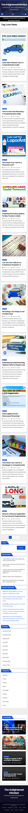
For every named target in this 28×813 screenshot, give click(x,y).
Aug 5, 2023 (8, 762)
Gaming (5, 682)
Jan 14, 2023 (7, 367)
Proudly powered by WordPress (9, 804)
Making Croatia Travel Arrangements (12, 576)
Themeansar (13, 805)
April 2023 (5, 653)
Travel (4, 705)
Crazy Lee (17, 747)
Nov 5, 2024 (8, 732)
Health (4, 686)
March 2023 (6, 657)
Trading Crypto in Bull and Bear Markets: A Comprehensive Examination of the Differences (14, 571)
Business (4, 59)
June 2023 (5, 646)
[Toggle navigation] (13, 14)
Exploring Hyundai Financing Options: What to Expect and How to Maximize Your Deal (13, 365)
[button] (22, 14)
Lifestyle (5, 159)
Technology (6, 701)
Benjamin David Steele (8, 609)
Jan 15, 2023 (7, 316)
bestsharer (16, 732)
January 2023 (6, 665)
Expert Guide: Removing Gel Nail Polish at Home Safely (14, 745)
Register (21, 810)
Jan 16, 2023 (7, 167)
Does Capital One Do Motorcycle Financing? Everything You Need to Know (14, 416)
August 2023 (6, 638)
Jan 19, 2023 (7, 116)
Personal (5, 697)
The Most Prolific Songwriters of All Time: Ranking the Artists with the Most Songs (14, 599)
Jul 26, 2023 (8, 778)
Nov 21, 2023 (8, 747)
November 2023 (7, 634)
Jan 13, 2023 (7, 418)
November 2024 (7, 631)
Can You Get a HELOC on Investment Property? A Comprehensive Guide (11, 265)
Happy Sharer (16, 67)
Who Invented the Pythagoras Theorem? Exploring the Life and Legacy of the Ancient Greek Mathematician (13, 618)
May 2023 (5, 650)
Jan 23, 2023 (7, 67)
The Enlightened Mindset (14, 4)
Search (4, 542)
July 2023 (5, 642)
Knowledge (6, 690)
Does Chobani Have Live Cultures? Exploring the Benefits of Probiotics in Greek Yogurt (13, 611)
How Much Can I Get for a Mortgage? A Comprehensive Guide (13, 465)
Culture (4, 679)
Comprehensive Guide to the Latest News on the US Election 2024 (13, 729)
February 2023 (6, 661)
